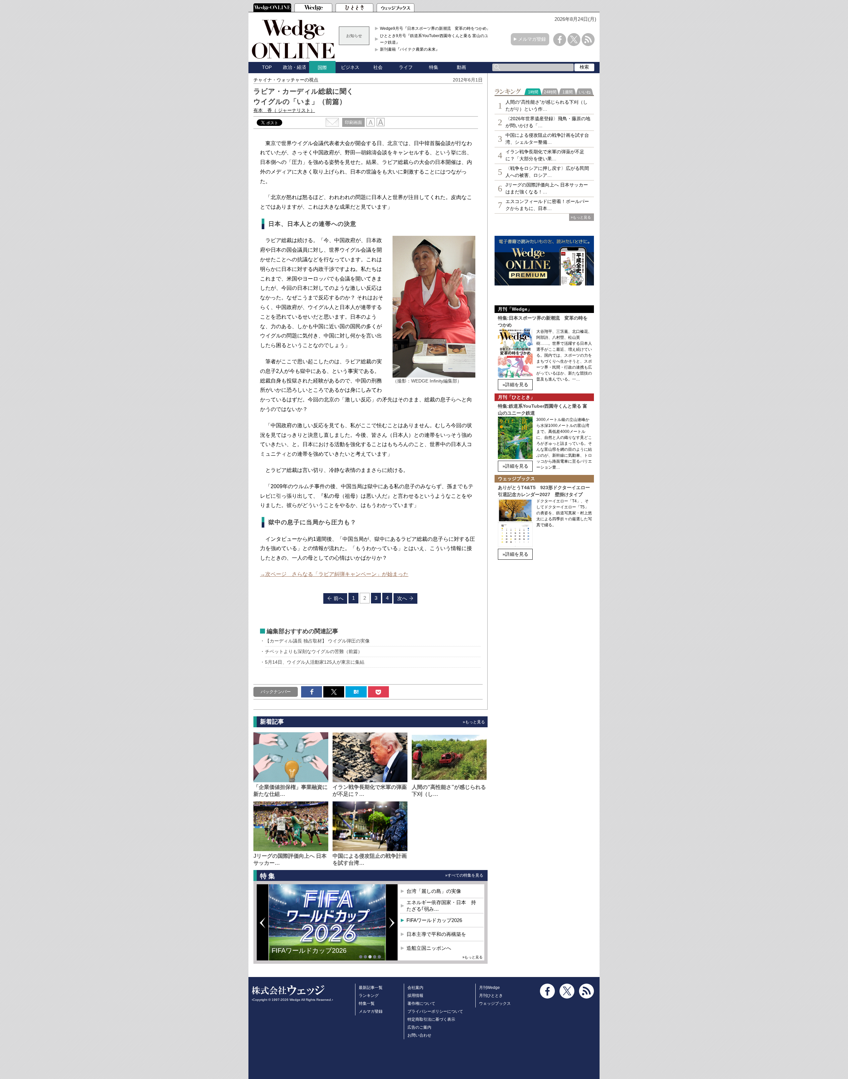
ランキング (369, 995)
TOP (267, 67)
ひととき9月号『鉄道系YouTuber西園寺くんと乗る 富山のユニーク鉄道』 (436, 39)
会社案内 (415, 987)
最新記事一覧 (371, 987)
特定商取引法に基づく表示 (431, 1019)
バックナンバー (276, 691)
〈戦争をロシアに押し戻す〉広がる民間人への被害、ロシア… (547, 172)
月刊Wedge (489, 987)
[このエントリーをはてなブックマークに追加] (356, 692)
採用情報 (415, 995)
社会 (378, 67)
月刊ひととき (491, 995)
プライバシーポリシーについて (435, 1011)
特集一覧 (367, 1003)
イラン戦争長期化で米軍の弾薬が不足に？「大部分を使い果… (544, 155)
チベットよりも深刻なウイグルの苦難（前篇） (313, 651)
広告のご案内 (419, 1027)
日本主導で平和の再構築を (311, 955)
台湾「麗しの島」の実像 (433, 891)
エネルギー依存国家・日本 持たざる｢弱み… (441, 905)
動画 (461, 67)
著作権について (421, 1003)
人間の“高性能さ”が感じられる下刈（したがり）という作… (546, 105)
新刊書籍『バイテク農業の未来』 (410, 49)
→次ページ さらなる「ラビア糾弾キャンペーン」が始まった (334, 574)
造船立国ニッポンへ (428, 948)
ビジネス (350, 67)
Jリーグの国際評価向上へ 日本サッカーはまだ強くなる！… (546, 188)
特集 (433, 67)
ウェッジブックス (495, 1003)
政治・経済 (294, 67)
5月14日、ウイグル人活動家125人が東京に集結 (314, 662)
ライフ (406, 67)
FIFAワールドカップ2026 (434, 920)
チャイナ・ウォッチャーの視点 (285, 79)
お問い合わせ (419, 1035)
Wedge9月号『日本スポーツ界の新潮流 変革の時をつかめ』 (435, 28)
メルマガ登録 (532, 39)
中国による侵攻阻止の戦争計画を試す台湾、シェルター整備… (547, 138)
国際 (322, 67)
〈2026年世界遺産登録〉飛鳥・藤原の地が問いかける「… (547, 122)
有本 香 (284, 110)
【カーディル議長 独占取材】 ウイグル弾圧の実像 (317, 640)
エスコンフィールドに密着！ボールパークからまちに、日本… (547, 205)
